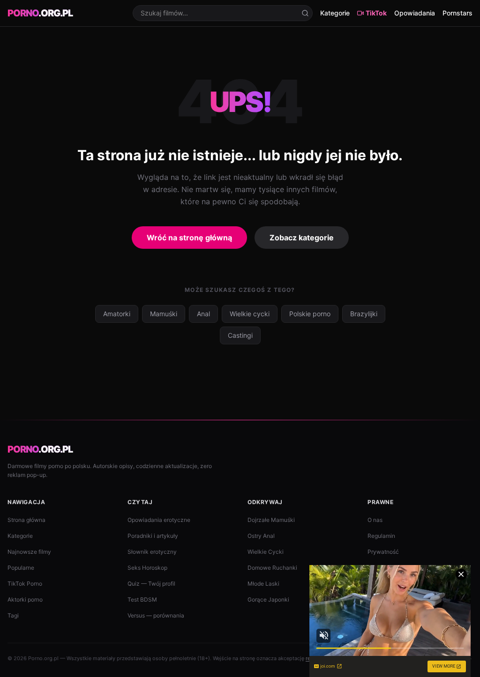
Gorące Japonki (268, 599)
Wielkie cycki (250, 314)
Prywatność (383, 551)
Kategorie (335, 13)
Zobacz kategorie (302, 237)
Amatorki (116, 314)
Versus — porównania (156, 615)
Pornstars (457, 13)
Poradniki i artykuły (153, 535)
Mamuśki (163, 314)
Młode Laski (263, 583)
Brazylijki (363, 314)
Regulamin (381, 535)
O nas (375, 519)
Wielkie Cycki (266, 551)
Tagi (13, 615)
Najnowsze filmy (29, 551)
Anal (203, 314)
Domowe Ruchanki (272, 567)
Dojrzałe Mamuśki (271, 519)
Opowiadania (414, 13)
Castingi (240, 335)
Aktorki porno (25, 599)
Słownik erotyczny (152, 551)
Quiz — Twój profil (151, 583)
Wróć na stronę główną (189, 237)
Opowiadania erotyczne (159, 519)
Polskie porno (309, 314)
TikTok (376, 13)
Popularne (21, 567)
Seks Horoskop (147, 567)
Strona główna (26, 519)
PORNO (40, 13)
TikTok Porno (25, 583)
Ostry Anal (261, 535)
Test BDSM (142, 599)
